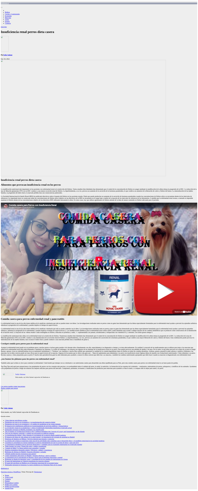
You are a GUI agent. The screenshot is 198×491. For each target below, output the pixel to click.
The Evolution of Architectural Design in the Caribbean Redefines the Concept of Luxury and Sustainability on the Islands (45, 431)
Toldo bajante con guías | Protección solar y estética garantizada (25, 446)
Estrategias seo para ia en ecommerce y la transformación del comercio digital (30, 422)
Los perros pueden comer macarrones (13, 386)
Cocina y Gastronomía (12, 14)
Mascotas (8, 18)
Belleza (7, 12)
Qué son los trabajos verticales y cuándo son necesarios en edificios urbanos (29, 433)
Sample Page (9, 488)
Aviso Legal (9, 477)
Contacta (8, 23)
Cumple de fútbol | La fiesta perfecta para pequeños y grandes (25, 448)
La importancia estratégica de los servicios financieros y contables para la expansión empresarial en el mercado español (43, 444)
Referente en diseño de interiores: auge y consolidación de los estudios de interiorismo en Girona (36, 459)
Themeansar (38, 472)
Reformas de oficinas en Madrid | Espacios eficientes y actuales (25, 452)
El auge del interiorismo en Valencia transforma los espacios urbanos (27, 461)
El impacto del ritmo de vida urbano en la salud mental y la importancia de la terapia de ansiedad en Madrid (40, 437)
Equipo (7, 21)
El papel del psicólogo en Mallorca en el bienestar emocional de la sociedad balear (31, 463)
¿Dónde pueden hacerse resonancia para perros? (20, 454)
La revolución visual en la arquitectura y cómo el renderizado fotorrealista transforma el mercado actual (38, 428)
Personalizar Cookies (12, 483)
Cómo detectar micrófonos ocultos (16, 420)
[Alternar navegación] (1, 7)
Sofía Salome (7, 55)
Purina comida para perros (9, 388)
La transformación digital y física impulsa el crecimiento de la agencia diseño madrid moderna (35, 435)
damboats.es (5, 3)
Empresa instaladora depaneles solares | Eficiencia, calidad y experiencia (28, 450)
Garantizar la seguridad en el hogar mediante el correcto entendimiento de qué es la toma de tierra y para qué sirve (42, 443)
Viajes (7, 19)
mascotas (4, 27)
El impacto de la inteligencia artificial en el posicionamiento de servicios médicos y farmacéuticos (36, 426)
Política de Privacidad (12, 486)
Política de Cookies (11, 485)
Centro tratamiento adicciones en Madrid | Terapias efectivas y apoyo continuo (30, 456)
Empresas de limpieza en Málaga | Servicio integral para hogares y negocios (29, 439)
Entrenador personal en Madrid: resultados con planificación (24, 430)
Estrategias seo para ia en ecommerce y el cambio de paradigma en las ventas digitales (33, 424)
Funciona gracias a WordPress (11, 472)
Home (7, 475)
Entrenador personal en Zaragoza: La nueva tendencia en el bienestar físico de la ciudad (33, 465)
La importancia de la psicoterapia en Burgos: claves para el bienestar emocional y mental (33, 457)
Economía (8, 16)
